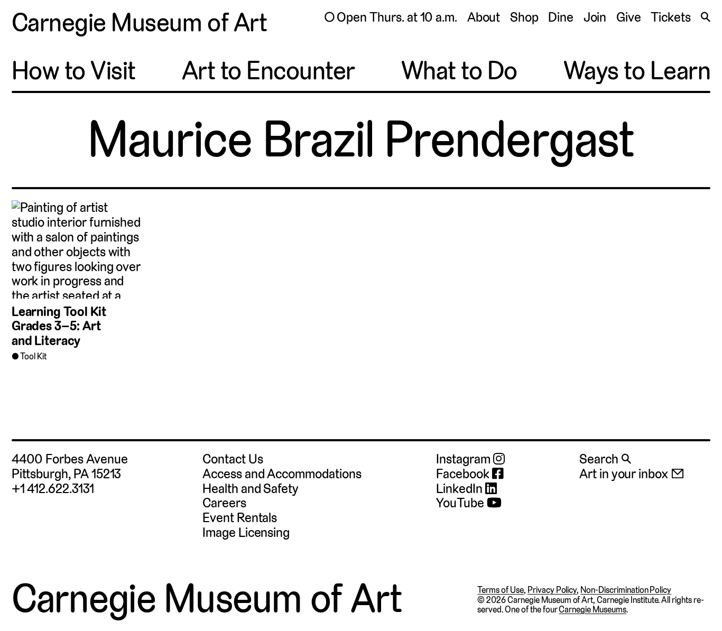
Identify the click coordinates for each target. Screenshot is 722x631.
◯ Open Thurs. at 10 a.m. (391, 17)
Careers (224, 503)
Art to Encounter (268, 71)
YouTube (461, 503)
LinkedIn (460, 488)
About (484, 17)
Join (595, 17)
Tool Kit (33, 356)
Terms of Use (500, 590)
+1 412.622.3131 (53, 488)
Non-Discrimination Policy (625, 590)
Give (628, 17)
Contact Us (232, 459)
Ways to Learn (637, 71)
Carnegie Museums (592, 609)
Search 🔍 (605, 459)
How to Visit (74, 71)
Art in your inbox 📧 (631, 474)
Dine (560, 17)
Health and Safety (250, 488)
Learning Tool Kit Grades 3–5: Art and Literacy (59, 326)
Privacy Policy (552, 590)
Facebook (464, 474)
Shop (524, 17)
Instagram (464, 459)
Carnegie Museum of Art (139, 22)
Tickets (671, 17)
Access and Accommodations (281, 474)
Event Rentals (239, 517)
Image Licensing (246, 532)
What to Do (459, 71)
